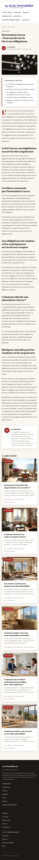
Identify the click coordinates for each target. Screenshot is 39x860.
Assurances (6, 827)
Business (5, 813)
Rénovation (6, 16)
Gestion (4, 824)
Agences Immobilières (11, 20)
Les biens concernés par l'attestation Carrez (20, 89)
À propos (29, 445)
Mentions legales (8, 843)
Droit (4, 798)
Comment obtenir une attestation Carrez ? (19, 97)
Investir (17, 12)
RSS (3, 846)
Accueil (4, 27)
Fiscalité (25, 20)
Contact (5, 839)
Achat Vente (7, 12)
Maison (26, 12)
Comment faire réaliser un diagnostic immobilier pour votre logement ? (15, 681)
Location (17, 16)
